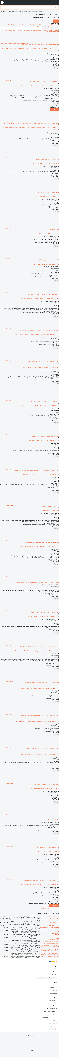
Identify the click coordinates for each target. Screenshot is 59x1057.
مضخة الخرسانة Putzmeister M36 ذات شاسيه (46, 234)
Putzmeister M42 (54, 922)
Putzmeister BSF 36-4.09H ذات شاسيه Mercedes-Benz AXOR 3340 (40, 86)
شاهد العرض (54, 905)
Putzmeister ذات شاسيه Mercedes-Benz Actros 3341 (44, 440)
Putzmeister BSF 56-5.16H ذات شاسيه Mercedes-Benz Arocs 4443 (40, 298)
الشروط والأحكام (53, 1000)
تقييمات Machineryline (51, 1008)
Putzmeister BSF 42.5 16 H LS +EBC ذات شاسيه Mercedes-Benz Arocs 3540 (37, 582)
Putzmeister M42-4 (53, 820)
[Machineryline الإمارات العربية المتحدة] (48, 2)
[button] (2, 2)
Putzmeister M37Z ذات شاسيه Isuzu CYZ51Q (46, 264)
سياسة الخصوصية (52, 1003)
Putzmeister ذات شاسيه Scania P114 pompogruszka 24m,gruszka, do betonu (37, 334)
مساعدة (55, 971)
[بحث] (2, 7)
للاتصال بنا (54, 974)
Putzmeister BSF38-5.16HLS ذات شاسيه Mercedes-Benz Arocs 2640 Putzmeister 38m (34, 475)
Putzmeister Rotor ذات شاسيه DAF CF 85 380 (46, 163)
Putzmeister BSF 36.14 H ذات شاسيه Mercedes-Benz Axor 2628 (40, 367)
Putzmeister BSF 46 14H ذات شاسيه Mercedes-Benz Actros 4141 (40, 406)
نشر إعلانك (54, 109)
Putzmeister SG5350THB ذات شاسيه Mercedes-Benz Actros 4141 (40, 754)
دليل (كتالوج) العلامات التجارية (50, 1011)
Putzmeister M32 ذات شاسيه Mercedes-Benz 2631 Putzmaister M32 (39, 884)
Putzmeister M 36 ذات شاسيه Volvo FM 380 (46, 851)
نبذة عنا (55, 968)
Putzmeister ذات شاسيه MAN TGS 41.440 (47, 196)
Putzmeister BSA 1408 (53, 916)
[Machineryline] (2, 11)
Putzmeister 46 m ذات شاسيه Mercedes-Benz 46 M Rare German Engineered (37, 651)
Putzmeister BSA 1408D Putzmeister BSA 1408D (45, 788)
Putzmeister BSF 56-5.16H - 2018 (49, 510)
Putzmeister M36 (54, 919)
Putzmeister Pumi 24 (53, 925)
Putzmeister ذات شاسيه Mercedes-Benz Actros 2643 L (43, 616)
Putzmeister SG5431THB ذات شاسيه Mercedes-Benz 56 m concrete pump (37, 721)
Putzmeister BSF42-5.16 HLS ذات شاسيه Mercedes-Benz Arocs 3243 (39, 546)
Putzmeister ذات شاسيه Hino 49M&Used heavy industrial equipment (39, 688)
